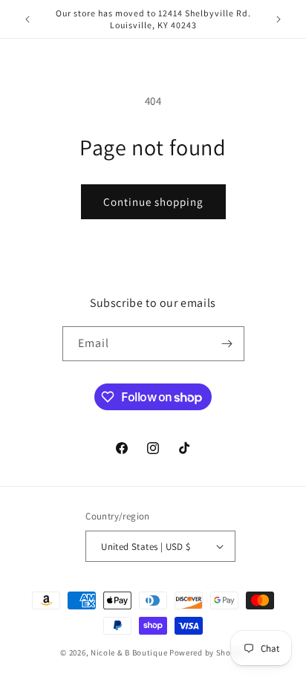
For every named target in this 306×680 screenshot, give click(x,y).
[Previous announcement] (27, 19)
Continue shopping (153, 202)
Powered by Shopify (207, 652)
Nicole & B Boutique (130, 652)
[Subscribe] (227, 343)
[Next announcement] (278, 19)
